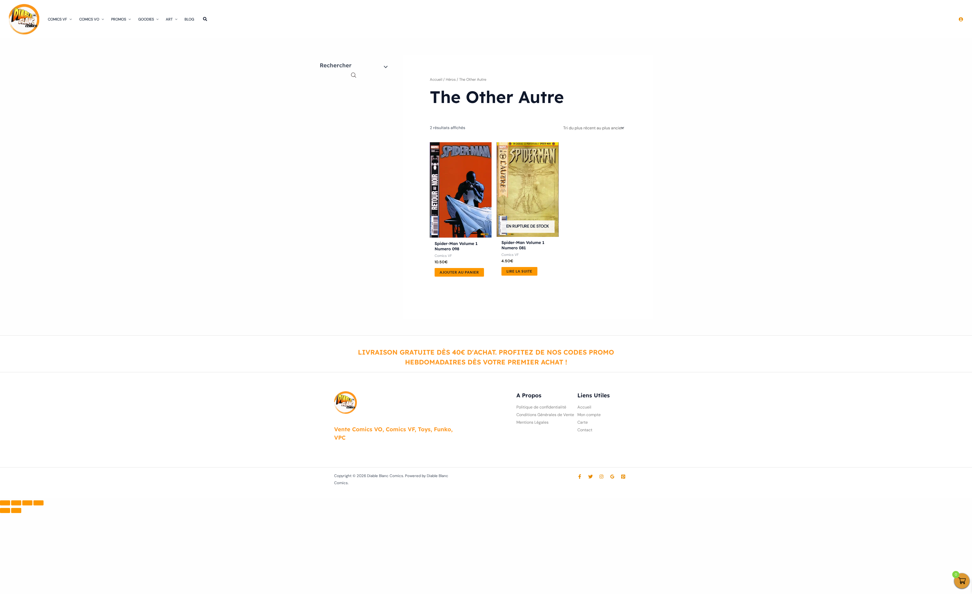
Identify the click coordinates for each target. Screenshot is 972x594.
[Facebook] (579, 476)
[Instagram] (601, 476)
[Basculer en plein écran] (16, 502)
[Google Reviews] (612, 476)
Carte (582, 422)
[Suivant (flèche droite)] (16, 510)
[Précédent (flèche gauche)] (5, 510)
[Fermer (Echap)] (38, 502)
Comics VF (57, 19)
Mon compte (589, 414)
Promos (118, 19)
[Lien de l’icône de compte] (961, 19)
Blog (189, 19)
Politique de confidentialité (541, 407)
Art (169, 19)
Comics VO (89, 19)
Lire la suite (519, 271)
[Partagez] (27, 502)
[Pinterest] (623, 476)
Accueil (436, 79)
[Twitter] (590, 476)
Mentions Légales (532, 422)
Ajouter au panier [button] (459, 272)
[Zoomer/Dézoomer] (5, 502)
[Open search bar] (353, 75)
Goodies (146, 19)
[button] (69, 19)
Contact (584, 430)
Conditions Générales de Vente (545, 414)
